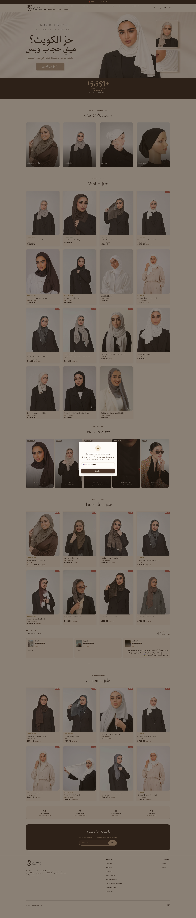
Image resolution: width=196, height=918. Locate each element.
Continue (98, 471)
